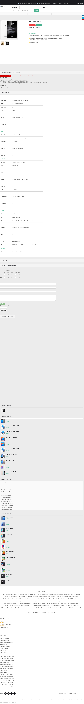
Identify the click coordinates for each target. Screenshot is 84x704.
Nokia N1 (55, 607)
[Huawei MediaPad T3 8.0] (3, 462)
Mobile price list (3, 650)
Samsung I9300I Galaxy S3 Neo (5, 624)
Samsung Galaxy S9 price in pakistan (56, 594)
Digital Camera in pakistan (5, 646)
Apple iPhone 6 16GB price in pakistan (41, 594)
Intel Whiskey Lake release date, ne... (6, 664)
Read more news (3, 688)
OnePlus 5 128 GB (9, 580)
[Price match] (2, 6)
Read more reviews (3, 652)
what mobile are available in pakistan (57, 605)
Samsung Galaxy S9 (9, 517)
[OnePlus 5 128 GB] (3, 582)
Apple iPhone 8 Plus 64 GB (10, 557)
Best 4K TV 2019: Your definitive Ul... (6, 658)
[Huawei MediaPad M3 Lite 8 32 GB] (3, 421)
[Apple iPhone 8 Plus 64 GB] (3, 559)
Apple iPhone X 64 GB (10, 563)
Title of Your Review (3, 289)
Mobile (4, 699)
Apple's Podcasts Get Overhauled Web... (7, 682)
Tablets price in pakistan (4, 640)
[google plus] (14, 693)
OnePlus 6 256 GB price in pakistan (10, 605)
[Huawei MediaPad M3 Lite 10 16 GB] (3, 427)
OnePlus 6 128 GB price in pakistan (53, 603)
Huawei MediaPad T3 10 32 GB (11, 443)
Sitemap (67, 700)
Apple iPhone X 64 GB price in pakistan (27, 598)
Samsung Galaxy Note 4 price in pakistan (25, 594)
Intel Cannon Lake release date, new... (7, 662)
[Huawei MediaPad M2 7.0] (3, 410)
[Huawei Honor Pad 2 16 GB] (3, 467)
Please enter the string (3, 302)
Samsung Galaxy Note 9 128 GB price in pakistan (69, 603)
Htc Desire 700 (2, 630)
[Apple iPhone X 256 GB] (3, 547)
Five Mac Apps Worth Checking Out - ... (7, 676)
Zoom (16, 38)
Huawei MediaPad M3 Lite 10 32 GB (12, 448)
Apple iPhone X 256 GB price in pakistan (55, 596)
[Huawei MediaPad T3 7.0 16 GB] (3, 456)
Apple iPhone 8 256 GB (10, 551)
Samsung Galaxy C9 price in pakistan (24, 603)
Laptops (12, 699)
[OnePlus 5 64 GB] (3, 576)
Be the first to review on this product (34, 27)
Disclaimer (72, 700)
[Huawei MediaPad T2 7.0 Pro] (3, 473)
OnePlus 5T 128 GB (9, 528)
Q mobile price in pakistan (22, 607)
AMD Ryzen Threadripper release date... (7, 666)
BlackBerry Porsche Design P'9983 (34, 612)
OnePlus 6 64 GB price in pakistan (39, 603)
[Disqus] (42, 338)
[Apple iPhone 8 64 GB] (3, 541)
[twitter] (8, 693)
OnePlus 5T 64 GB (9, 534)
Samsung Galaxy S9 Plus (10, 522)
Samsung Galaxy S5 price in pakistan (10, 594)
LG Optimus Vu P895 (45, 612)
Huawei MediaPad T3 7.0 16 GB (11, 454)
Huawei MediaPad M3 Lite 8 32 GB (12, 420)
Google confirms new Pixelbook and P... (7, 680)
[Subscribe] (83, 693)
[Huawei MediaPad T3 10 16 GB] (3, 439)
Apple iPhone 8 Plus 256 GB (11, 568)
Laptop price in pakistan (4, 644)
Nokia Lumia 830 (68, 607)
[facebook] (5, 693)
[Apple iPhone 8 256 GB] (3, 553)
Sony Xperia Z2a (32, 607)
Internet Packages (18, 699)
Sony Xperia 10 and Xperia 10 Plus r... (6, 674)
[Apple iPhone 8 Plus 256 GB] (3, 570)
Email (1, 286)
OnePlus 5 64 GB (9, 574)
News (59, 700)
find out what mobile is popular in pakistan (9, 607)
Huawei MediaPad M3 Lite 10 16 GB (12, 425)
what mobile (53, 612)
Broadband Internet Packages (49, 699)
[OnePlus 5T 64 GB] (3, 536)
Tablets (8, 699)
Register (81, 3)
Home (1, 699)
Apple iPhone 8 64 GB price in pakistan (40, 596)
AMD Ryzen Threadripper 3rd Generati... (7, 660)
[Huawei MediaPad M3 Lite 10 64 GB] (3, 433)
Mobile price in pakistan (4, 638)
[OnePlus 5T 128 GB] (3, 530)
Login (78, 3)
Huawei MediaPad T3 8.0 (10, 460)
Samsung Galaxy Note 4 (48, 607)
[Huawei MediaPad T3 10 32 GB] (3, 444)
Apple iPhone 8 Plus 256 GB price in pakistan (44, 598)
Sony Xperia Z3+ (39, 607)
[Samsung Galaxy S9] (3, 518)
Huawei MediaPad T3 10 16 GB (11, 437)
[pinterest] (11, 693)
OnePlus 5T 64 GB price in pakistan (25, 596)
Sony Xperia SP (3, 621)
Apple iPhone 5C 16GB (4, 627)
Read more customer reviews (5, 634)
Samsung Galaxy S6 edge (76, 607)
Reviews (62, 700)
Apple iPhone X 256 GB (10, 545)
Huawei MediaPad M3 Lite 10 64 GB (12, 431)
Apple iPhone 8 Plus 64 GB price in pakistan (11, 598)
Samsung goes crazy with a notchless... (7, 686)
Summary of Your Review (4, 293)
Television (31, 699)
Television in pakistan (4, 648)
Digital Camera (25, 699)
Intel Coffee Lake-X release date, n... (6, 668)
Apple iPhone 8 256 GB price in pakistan (71, 596)
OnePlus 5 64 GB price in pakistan (59, 598)
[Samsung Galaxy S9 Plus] (3, 524)
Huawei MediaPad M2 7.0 (10, 409)
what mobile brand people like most (72, 605)
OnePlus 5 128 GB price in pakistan (73, 598)
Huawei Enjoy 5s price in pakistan (10, 603)
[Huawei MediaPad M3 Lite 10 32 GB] (3, 450)
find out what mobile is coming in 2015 (25, 605)
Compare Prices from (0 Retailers (35, 23)
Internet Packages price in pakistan (6, 642)
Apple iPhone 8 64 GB (10, 540)
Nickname (1, 282)
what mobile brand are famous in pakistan (41, 605)
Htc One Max (61, 607)
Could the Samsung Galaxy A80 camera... (7, 656)
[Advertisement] (9, 54)
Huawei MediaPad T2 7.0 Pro (11, 471)
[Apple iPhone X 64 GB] (3, 564)
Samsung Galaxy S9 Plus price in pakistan (72, 594)
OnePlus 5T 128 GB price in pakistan (10, 596)
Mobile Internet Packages (38, 699)
